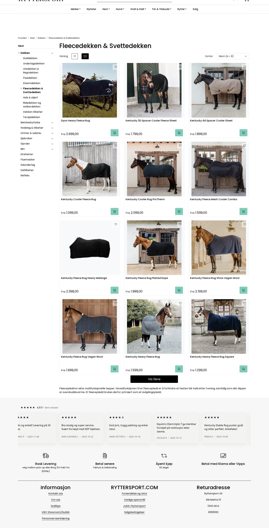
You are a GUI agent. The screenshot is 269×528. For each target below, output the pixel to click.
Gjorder (25, 143)
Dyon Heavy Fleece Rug (75, 120)
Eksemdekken (31, 83)
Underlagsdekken (34, 63)
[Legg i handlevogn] (114, 132)
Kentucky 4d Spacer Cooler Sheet (211, 120)
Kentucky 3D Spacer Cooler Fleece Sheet (151, 120)
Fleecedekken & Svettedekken (33, 90)
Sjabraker (26, 138)
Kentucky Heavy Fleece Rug (143, 357)
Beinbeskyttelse (30, 122)
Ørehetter (27, 154)
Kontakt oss (55, 493)
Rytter (181, 9)
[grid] (85, 56)
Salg (195, 9)
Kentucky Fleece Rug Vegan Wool (82, 357)
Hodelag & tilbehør (32, 128)
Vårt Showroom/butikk (56, 512)
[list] (75, 56)
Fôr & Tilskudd (160, 9)
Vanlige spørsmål (134, 499)
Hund (119, 9)
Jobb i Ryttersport (134, 506)
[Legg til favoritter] (116, 67)
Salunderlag (28, 165)
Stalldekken (30, 58)
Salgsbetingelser (134, 512)
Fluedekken (30, 78)
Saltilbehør (27, 170)
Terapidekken (31, 117)
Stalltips (56, 506)
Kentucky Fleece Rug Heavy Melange (84, 278)
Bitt (23, 149)
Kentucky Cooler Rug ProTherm (145, 199)
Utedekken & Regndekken (31, 70)
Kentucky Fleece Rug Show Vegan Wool (214, 278)
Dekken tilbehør (33, 112)
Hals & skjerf (30, 97)
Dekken (25, 53)
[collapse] (52, 53)
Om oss (55, 499)
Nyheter (91, 9)
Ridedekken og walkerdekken (32, 104)
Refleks (25, 175)
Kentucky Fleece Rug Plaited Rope (147, 278)
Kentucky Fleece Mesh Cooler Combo (213, 199)
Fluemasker (28, 159)
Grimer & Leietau (31, 133)
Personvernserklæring (55, 518)
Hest (105, 9)
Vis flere (154, 379)
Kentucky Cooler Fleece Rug (78, 199)
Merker (75, 9)
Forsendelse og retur (134, 493)
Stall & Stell (137, 9)
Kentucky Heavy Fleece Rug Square (212, 357)
